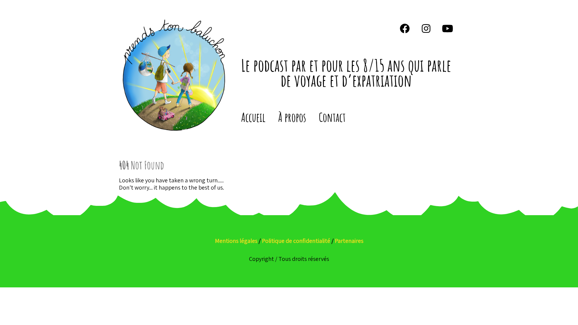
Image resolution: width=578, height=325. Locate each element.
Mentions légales (236, 241)
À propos (292, 117)
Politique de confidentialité (296, 241)
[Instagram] (426, 28)
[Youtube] (448, 28)
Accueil (253, 117)
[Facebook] (405, 28)
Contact (332, 117)
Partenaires (349, 241)
